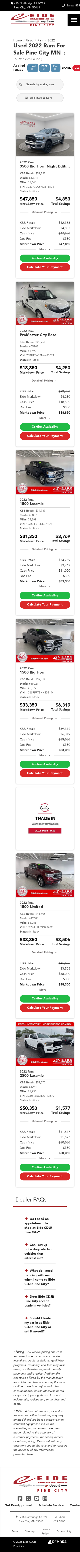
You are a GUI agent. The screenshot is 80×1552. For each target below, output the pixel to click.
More (42, 249)
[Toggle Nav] (74, 20)
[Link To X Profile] (29, 1498)
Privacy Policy (46, 1531)
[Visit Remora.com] (57, 1543)
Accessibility (64, 1531)
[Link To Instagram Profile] (44, 1498)
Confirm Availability (45, 258)
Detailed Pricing (42, 212)
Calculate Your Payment (45, 267)
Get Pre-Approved (18, 1505)
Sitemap (30, 1531)
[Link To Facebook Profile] (20, 1498)
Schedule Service (51, 1505)
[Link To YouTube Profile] (37, 1498)
